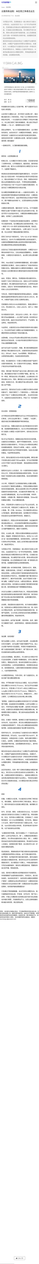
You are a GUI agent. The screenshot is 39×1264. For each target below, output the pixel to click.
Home (3, 7)
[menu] (36, 2)
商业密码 (17, 15)
